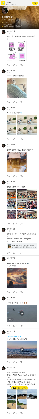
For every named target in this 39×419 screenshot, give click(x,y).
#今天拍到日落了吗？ (15, 336)
